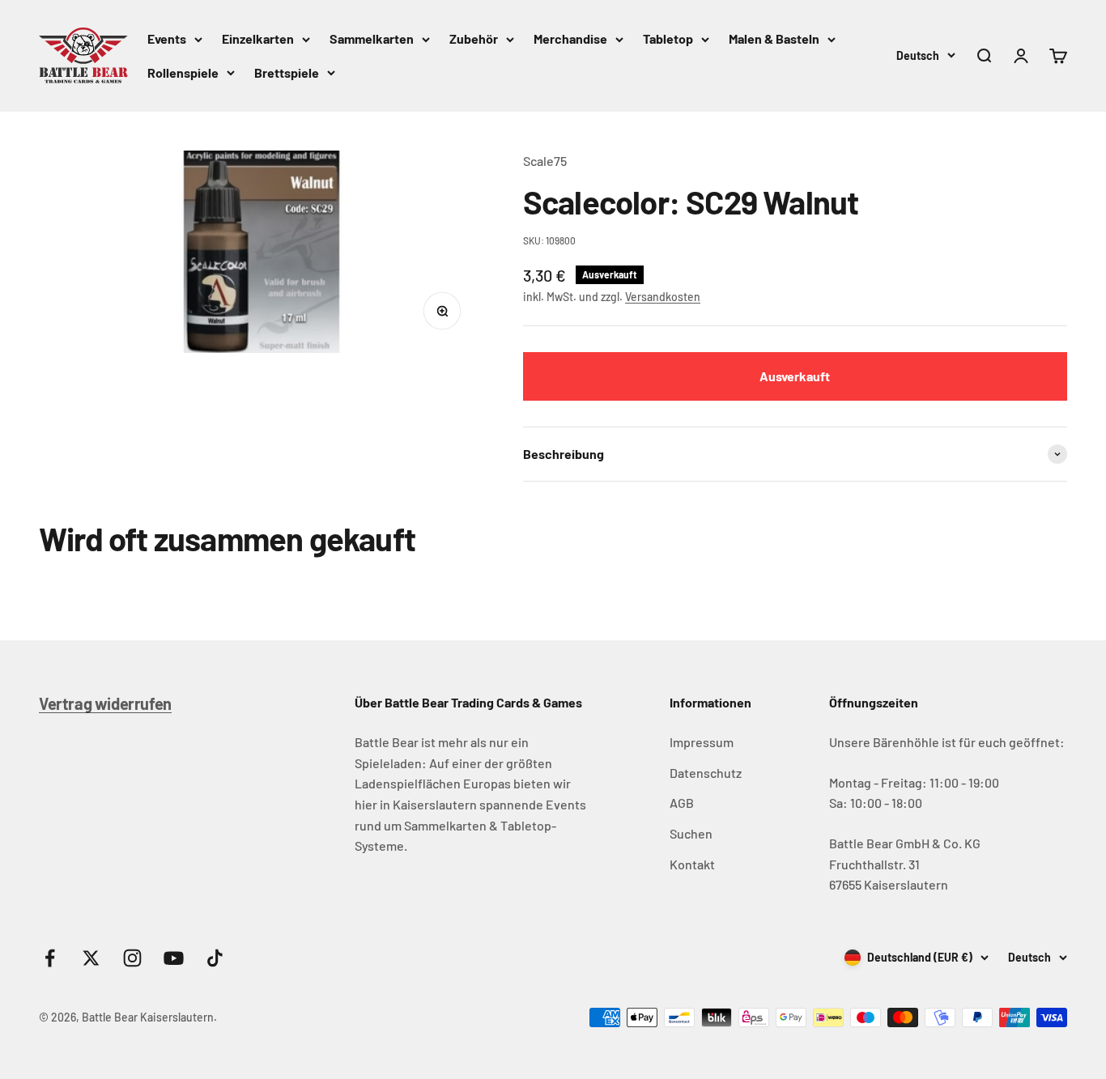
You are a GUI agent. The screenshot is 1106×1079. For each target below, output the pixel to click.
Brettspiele (286, 72)
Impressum (702, 742)
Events (166, 38)
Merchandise (570, 38)
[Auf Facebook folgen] (50, 958)
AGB (682, 802)
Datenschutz (706, 772)
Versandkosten (662, 297)
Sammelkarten (372, 38)
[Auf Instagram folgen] (132, 958)
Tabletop (668, 38)
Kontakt (692, 864)
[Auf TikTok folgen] (215, 958)
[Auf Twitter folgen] (91, 958)
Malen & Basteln (774, 38)
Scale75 (545, 160)
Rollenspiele (183, 72)
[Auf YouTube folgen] (174, 958)
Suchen (691, 833)
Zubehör (473, 38)
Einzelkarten (258, 38)
